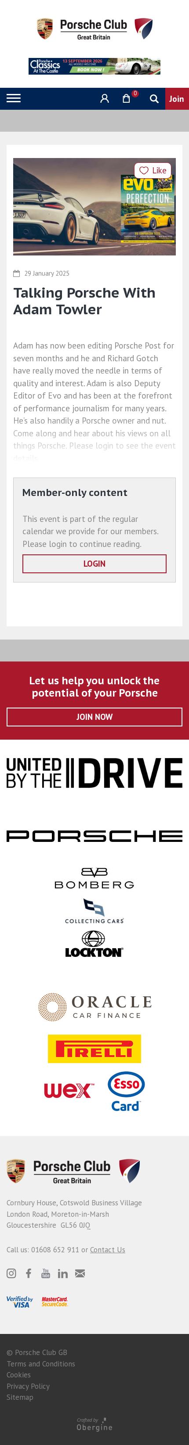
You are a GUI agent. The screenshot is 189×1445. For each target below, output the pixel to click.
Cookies (19, 1375)
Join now (95, 717)
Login (94, 563)
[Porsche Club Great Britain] (95, 28)
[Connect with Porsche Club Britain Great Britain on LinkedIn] (63, 1273)
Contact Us (107, 1249)
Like (159, 170)
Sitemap (20, 1397)
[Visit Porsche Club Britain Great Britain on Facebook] (28, 1273)
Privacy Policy (28, 1386)
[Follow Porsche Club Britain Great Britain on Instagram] (11, 1273)
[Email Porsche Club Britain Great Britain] (80, 1273)
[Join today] (177, 99)
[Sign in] (103, 98)
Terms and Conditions (41, 1364)
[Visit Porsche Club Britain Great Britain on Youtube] (46, 1273)
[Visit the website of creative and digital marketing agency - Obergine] (94, 1424)
